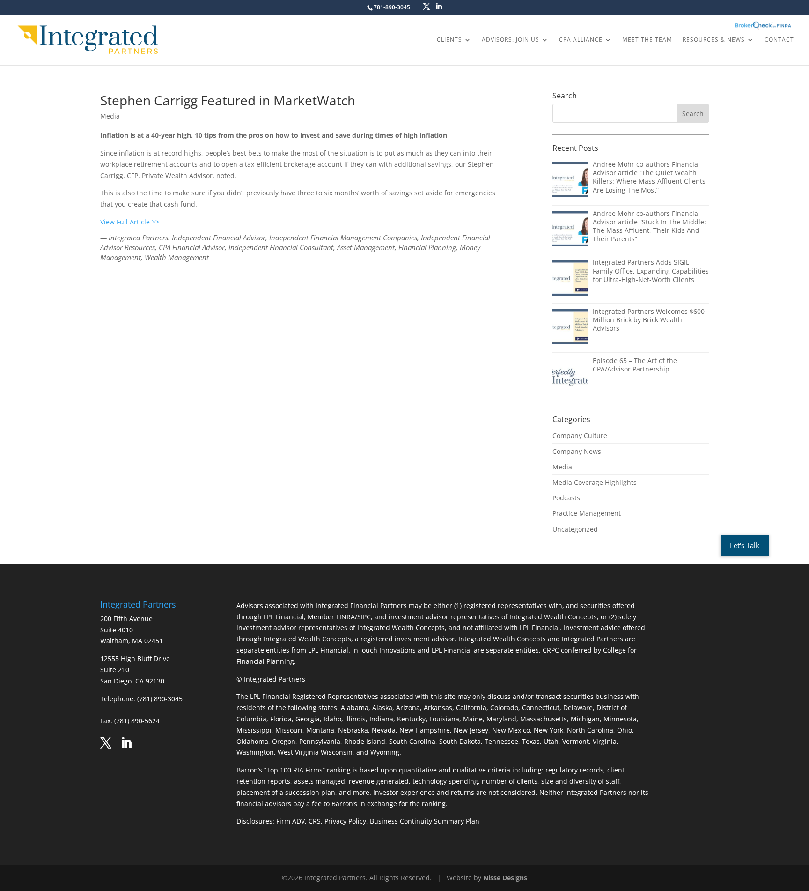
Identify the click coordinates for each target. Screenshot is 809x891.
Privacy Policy (345, 821)
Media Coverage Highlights (594, 482)
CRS (315, 821)
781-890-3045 (392, 7)
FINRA (345, 616)
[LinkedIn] (438, 6)
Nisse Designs (505, 877)
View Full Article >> (129, 221)
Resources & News (714, 40)
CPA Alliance (581, 40)
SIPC (364, 616)
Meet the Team (647, 40)
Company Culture (579, 435)
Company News (576, 451)
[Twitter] (426, 6)
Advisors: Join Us (510, 40)
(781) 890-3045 (160, 698)
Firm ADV (290, 821)
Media (110, 115)
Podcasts (566, 497)
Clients (449, 40)
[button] (745, 545)
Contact (779, 40)
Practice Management (586, 513)
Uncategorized (575, 529)
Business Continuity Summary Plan (424, 821)
